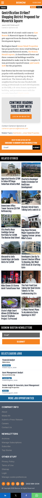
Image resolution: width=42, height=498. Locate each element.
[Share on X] (16, 495)
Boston (33, 7)
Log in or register (21, 116)
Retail (39, 7)
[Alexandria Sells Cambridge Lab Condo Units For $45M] (11, 255)
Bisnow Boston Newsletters (16, 327)
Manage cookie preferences (14, 477)
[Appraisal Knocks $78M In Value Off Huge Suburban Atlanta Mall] (11, 176)
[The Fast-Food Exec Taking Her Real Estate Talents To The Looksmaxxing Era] (31, 283)
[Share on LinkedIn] (5, 495)
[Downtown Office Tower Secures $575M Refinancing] (11, 202)
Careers (5, 423)
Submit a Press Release (12, 419)
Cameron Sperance (9, 27)
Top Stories (7, 450)
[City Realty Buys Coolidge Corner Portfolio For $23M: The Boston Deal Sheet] (11, 227)
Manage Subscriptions (12, 442)
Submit (36, 147)
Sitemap (5, 469)
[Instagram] (17, 483)
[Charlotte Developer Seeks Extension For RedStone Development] (31, 176)
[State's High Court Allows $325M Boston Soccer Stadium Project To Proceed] (11, 308)
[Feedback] (22, 483)
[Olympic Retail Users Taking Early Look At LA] (31, 202)
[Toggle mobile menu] (3, 2)
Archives (5, 438)
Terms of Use (7, 465)
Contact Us (7, 427)
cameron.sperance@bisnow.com (15, 128)
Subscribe (37, 2)
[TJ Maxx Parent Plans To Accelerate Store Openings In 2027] (31, 308)
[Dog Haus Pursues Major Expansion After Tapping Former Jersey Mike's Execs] (31, 227)
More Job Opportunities (21, 398)
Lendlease (20, 96)
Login (4, 473)
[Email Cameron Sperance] (17, 27)
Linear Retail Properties (27, 46)
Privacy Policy (8, 461)
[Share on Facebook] (26, 495)
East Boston (17, 133)
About (4, 412)
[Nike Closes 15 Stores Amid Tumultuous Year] (11, 283)
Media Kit (6, 416)
